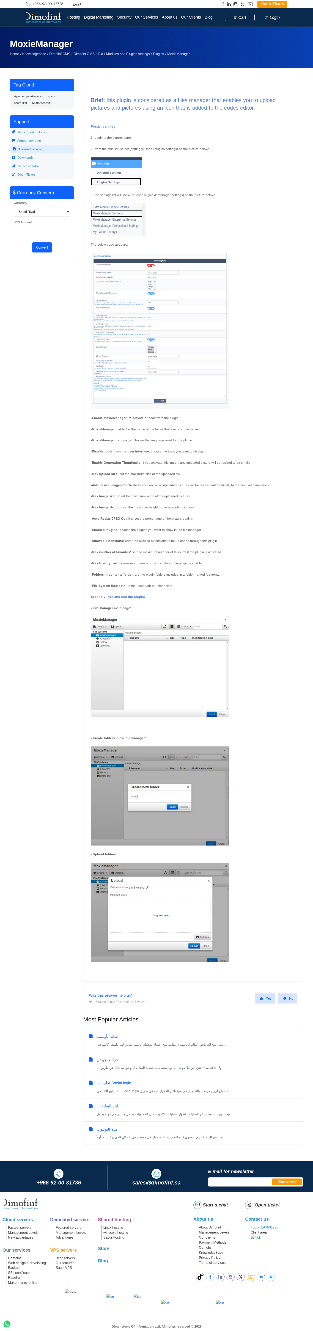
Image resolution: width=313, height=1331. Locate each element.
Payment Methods (212, 1242)
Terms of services (212, 1262)
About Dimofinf (210, 1227)
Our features (65, 1263)
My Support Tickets (30, 132)
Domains (15, 1258)
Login (275, 17)
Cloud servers (18, 1219)
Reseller (14, 1277)
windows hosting (115, 1232)
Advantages (65, 1237)
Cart (242, 17)
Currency (20, 203)
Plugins (158, 54)
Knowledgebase (34, 54)
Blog (209, 17)
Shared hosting (114, 1219)
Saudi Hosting (113, 1237)
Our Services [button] (146, 17)
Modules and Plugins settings (128, 54)
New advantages (20, 1237)
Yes (269, 998)
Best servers (65, 1258)
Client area (259, 1232)
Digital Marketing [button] (98, 17)
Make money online (22, 1282)
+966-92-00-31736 (264, 1227)
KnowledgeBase (211, 1252)
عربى (77, 4)
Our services (16, 1250)
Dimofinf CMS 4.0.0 (88, 54)
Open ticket (267, 1205)
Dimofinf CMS (59, 54)
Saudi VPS (64, 1268)
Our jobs (205, 1247)
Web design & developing (27, 1263)
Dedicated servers (70, 1219)
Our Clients (191, 17)
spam (51, 96)
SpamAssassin (41, 103)
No (291, 998)
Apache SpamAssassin (28, 96)
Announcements (28, 140)
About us (170, 17)
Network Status (27, 166)
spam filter (20, 103)
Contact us (257, 1219)
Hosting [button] (73, 17)
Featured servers (68, 1227)
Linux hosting (113, 1227)
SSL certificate (19, 1273)
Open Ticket (25, 174)
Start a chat (215, 1205)
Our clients (207, 1237)
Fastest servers (20, 1227)
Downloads (24, 157)
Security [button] (124, 17)
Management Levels (23, 1232)
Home (14, 54)
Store (104, 1248)
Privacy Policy (209, 1257)
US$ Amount (23, 222)
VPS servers (63, 1250)
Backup (13, 1268)
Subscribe (287, 1181)
